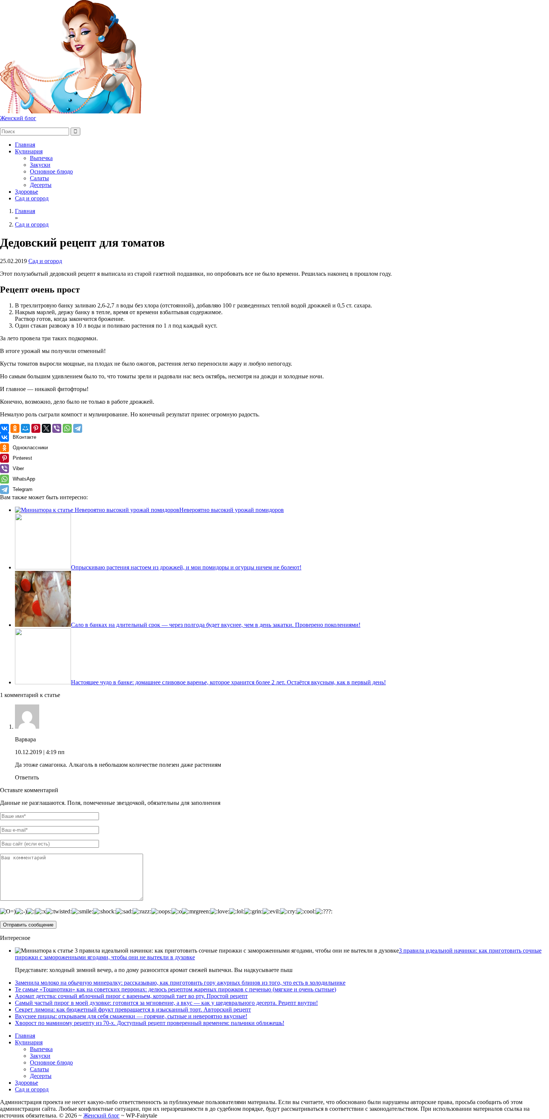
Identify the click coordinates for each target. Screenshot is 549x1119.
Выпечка (41, 158)
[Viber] (56, 428)
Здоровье (26, 191)
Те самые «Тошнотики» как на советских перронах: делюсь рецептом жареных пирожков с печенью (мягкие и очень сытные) (175, 989)
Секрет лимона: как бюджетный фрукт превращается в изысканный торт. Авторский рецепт (133, 1009)
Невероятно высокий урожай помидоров (231, 510)
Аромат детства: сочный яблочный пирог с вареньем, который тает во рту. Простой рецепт (131, 996)
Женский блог (18, 118)
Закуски (40, 165)
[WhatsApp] (67, 428)
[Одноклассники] (14, 428)
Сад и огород (32, 198)
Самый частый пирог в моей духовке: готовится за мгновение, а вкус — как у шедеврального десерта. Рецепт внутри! (166, 1003)
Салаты (39, 178)
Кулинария (29, 151)
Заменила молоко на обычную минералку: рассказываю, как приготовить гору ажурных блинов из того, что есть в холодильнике (180, 982)
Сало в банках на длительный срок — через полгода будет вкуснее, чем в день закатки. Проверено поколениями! (215, 625)
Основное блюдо (51, 171)
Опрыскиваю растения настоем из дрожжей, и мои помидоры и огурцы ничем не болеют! (186, 567)
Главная (25, 144)
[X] (46, 428)
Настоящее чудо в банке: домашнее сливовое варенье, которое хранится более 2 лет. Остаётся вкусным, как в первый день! (228, 682)
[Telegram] (77, 428)
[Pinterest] (35, 428)
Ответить (27, 777)
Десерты (41, 185)
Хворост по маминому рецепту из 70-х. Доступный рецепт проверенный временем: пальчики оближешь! (149, 1023)
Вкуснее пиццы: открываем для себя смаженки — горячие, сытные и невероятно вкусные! (131, 1016)
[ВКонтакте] (4, 428)
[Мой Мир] (25, 428)
